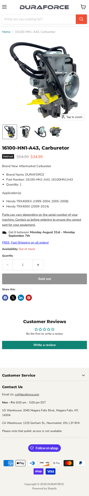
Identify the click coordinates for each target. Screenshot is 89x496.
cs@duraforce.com (27, 394)
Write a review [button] (44, 345)
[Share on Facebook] (5, 298)
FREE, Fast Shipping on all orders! (25, 242)
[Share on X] (13, 298)
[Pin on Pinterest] (29, 298)
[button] (10, 132)
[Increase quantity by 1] (38, 264)
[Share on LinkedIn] (21, 298)
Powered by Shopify (44, 488)
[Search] (81, 19)
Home (6, 32)
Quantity (7, 255)
